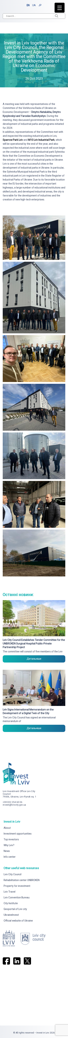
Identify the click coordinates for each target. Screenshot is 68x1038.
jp (40, 5)
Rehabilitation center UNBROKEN (22, 880)
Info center (10, 856)
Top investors (11, 839)
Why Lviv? (9, 845)
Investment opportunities (18, 833)
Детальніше (34, 658)
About (7, 827)
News (7, 851)
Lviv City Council (12, 874)
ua (34, 5)
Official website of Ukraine (18, 920)
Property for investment (17, 885)
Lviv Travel (9, 891)
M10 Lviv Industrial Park (41, 139)
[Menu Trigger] (60, 8)
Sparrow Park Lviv (13, 139)
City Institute (11, 903)
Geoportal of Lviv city (15, 909)
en (28, 5)
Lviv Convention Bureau (17, 897)
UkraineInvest (11, 914)
